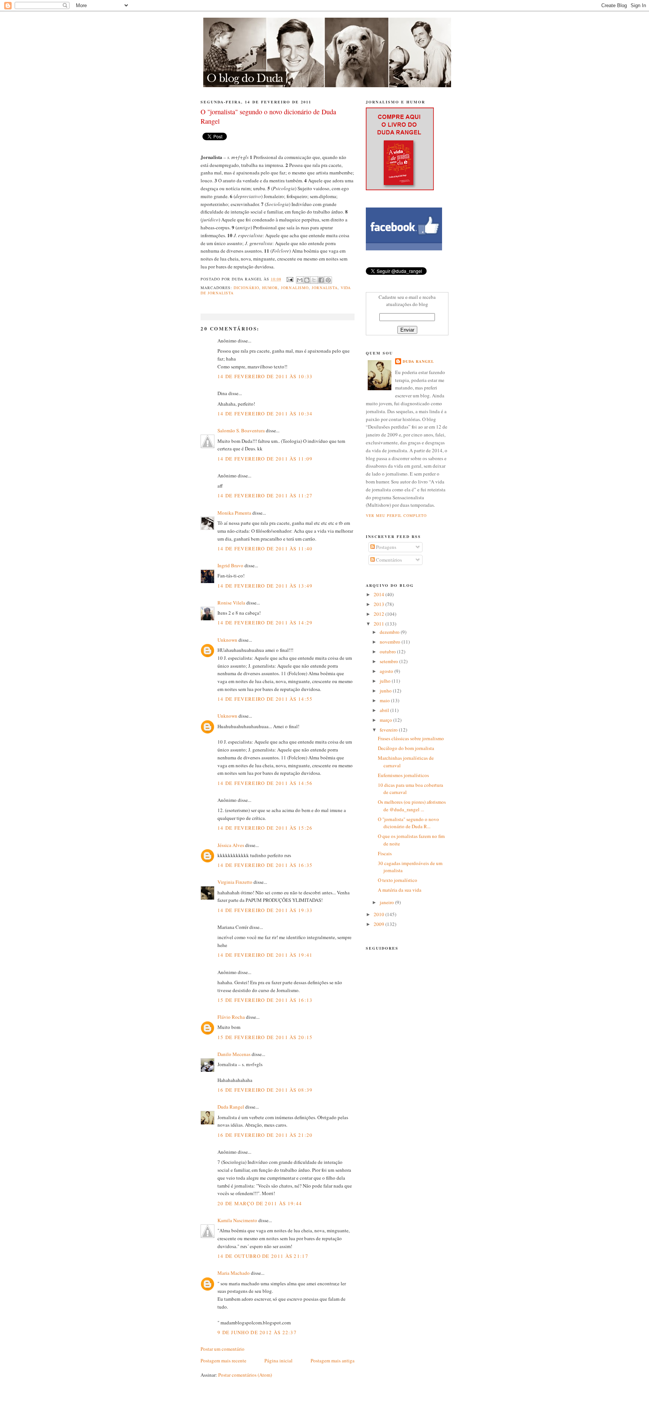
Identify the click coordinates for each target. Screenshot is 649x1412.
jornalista (325, 287)
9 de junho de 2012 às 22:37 (257, 1332)
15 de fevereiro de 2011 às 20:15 (265, 1037)
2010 (379, 914)
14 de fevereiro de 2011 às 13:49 (265, 585)
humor (270, 287)
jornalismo (294, 287)
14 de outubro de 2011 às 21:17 (262, 1256)
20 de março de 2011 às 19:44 (259, 1203)
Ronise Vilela (231, 602)
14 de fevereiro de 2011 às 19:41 (265, 954)
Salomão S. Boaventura (241, 430)
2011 (379, 623)
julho (386, 680)
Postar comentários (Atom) (245, 1374)
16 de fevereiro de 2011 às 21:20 (265, 1135)
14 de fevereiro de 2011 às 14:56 (265, 783)
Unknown (227, 639)
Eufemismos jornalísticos (403, 775)
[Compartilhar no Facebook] (321, 280)
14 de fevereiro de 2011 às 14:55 (265, 698)
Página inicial (278, 1360)
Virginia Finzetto (235, 882)
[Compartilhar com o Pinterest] (328, 280)
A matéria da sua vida (399, 889)
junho (386, 690)
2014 (379, 594)
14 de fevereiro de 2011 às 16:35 (265, 865)
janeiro (387, 902)
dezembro (390, 632)
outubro (388, 651)
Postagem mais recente (223, 1360)
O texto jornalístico (397, 880)
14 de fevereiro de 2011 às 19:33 (265, 910)
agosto (387, 671)
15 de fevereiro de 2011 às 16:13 (265, 1000)
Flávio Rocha (231, 1017)
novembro (390, 641)
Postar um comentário (223, 1348)
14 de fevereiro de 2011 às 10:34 (265, 413)
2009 (379, 924)
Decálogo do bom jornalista (406, 748)
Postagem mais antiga (333, 1360)
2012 (379, 614)
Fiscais (385, 853)
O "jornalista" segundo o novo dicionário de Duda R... (408, 823)
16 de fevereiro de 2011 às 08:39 (265, 1089)
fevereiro (389, 729)
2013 (379, 604)
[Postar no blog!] (307, 280)
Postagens (385, 547)
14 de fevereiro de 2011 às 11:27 (265, 495)
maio (385, 700)
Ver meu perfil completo (396, 515)
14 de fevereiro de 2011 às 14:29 (265, 622)
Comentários (388, 559)
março (386, 720)
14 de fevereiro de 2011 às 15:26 (265, 827)
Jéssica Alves (230, 845)
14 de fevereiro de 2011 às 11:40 (265, 548)
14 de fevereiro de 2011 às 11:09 (265, 458)
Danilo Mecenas (234, 1054)
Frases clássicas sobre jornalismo (411, 738)
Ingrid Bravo (230, 565)
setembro (389, 661)
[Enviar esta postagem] (289, 279)
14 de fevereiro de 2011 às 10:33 (265, 376)
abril (385, 710)
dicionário (246, 287)
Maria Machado (233, 1273)
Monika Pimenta (234, 512)
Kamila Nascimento (237, 1220)
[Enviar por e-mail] (299, 280)
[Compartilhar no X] (314, 280)
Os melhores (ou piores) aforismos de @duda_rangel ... (412, 805)
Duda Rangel (230, 1106)
